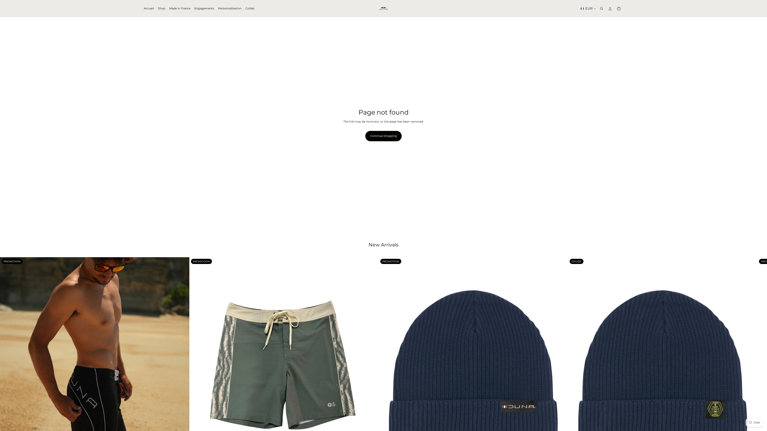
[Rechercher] (601, 8)
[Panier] (618, 8)
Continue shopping (383, 136)
